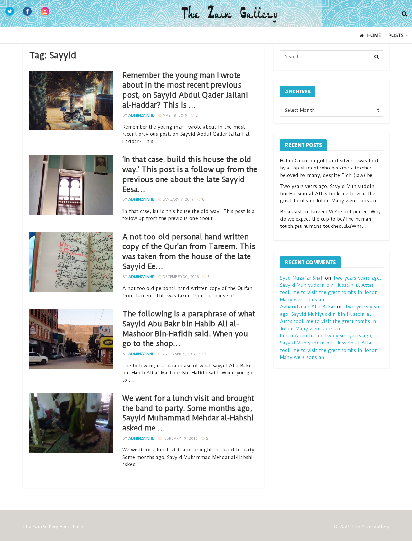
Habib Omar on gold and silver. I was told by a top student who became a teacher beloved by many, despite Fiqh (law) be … (329, 168)
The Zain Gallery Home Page (53, 526)
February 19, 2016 (179, 438)
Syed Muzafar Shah (301, 278)
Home (374, 35)
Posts (396, 35)
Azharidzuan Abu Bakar (307, 307)
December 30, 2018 (180, 277)
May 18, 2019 (174, 115)
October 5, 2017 (178, 354)
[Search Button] (376, 56)
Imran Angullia (297, 336)
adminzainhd (141, 115)
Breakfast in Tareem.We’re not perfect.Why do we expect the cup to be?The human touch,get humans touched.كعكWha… (330, 219)
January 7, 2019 (177, 199)
